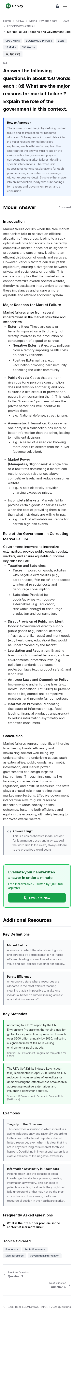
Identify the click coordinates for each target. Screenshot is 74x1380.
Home (7, 20)
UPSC (20, 20)
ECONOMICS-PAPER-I (21, 26)
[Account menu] (57, 6)
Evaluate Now (39, 898)
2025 (66, 20)
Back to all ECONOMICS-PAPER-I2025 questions (39, 1306)
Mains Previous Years (43, 20)
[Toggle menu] (65, 6)
